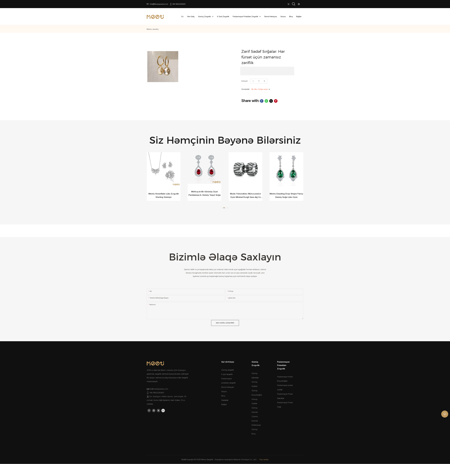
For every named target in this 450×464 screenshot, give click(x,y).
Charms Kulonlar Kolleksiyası (256, 421)
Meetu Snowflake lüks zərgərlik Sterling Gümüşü (163, 195)
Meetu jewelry (153, 29)
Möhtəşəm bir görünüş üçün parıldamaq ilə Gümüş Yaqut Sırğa (205, 193)
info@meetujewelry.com (159, 4)
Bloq (223, 396)
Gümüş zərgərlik (227, 370)
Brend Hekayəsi (227, 387)
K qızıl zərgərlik (227, 374)
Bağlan (224, 404)
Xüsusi (224, 391)
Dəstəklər (224, 400)
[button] (222, 207)
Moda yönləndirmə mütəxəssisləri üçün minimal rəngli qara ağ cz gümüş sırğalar (245, 196)
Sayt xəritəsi (263, 459)
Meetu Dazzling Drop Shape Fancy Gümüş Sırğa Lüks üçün (286, 195)
